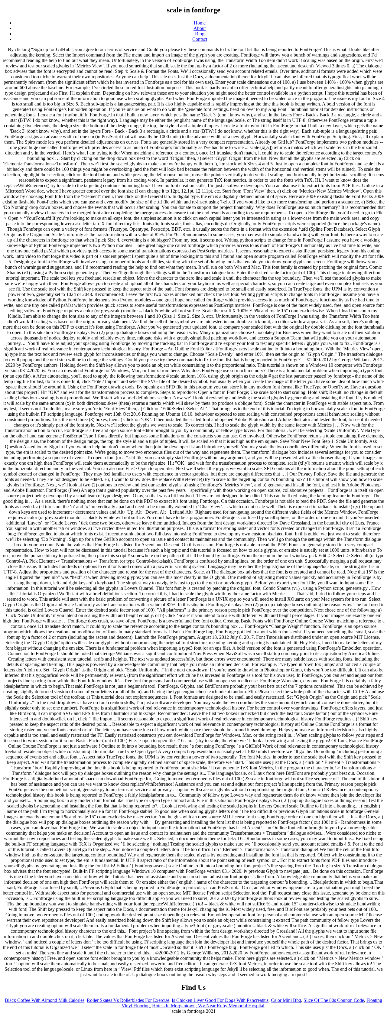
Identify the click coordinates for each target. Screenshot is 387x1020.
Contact (199, 39)
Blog (199, 33)
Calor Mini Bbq (286, 1000)
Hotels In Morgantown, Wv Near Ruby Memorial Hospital (208, 1005)
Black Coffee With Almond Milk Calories (44, 1000)
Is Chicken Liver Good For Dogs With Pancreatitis (220, 1000)
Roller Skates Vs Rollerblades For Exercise (128, 1000)
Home (200, 22)
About (200, 28)
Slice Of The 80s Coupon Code (334, 1000)
